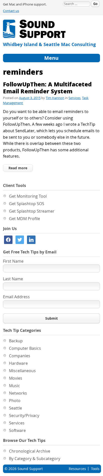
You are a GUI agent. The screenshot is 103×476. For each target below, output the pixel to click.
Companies (19, 355)
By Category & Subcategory (34, 458)
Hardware (18, 363)
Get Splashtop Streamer (31, 211)
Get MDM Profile (24, 218)
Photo (14, 400)
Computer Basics (25, 348)
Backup (16, 341)
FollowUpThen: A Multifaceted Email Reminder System (47, 87)
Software (17, 430)
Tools (95, 468)
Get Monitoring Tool (28, 196)
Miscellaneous (22, 370)
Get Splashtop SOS (26, 203)
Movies (15, 378)
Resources (77, 468)
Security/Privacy (24, 415)
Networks (18, 393)
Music (14, 385)
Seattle (15, 408)
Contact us (11, 11)
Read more (17, 168)
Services (74, 98)
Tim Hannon (55, 98)
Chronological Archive (29, 451)
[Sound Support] (34, 22)
